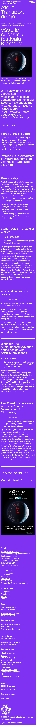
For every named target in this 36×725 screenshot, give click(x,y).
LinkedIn (4, 599)
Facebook (5, 594)
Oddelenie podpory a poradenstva (15, 554)
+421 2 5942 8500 (8, 616)
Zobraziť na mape (8, 620)
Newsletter (5, 578)
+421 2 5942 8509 (8, 690)
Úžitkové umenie (8, 658)
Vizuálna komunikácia (10, 676)
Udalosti (9, 23)
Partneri (20, 83)
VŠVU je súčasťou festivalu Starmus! (12, 25)
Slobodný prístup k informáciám (14, 583)
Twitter (4, 596)
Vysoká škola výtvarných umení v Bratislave (11, 2)
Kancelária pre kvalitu (10, 551)
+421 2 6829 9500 (8, 645)
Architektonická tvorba (10, 629)
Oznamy (4, 78)
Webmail (4, 576)
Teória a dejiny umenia (10, 624)
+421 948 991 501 (8, 642)
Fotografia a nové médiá (11, 672)
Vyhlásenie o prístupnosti (11, 723)
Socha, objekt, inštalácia (11, 662)
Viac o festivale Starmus (16, 480)
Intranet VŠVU (7, 574)
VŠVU (3, 23)
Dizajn (21, 78)
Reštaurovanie (7, 665)
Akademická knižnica (10, 561)
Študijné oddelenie (9, 556)
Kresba (4, 655)
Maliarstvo (5, 626)
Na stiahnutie (6, 581)
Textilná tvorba (7, 660)
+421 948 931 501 (8, 613)
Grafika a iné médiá (9, 669)
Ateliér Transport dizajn (22, 23)
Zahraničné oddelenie (10, 558)
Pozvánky (13, 78)
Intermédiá (5, 667)
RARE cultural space (9, 565)
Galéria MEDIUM (8, 563)
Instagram (5, 592)
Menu (32, 2)
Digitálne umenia (8, 653)
